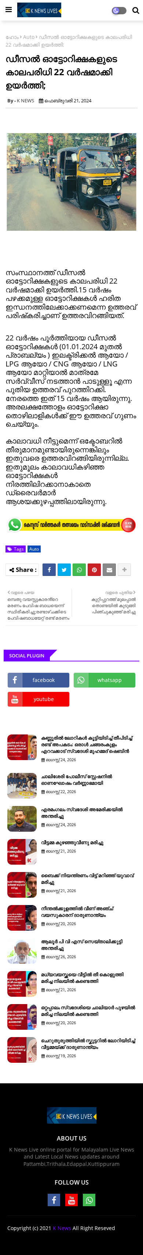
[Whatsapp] (79, 569)
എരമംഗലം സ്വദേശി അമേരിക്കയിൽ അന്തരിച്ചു (81, 812)
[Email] (109, 569)
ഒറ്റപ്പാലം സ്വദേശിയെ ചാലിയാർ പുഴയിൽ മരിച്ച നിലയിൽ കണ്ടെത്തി (88, 1010)
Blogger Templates (86, 1240)
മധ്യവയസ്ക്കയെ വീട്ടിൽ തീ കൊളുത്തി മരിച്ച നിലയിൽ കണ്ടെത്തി (82, 977)
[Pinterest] (94, 569)
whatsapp (110, 679)
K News (62, 1228)
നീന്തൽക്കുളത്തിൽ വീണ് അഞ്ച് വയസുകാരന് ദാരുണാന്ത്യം (77, 911)
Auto (28, 36)
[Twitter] (64, 569)
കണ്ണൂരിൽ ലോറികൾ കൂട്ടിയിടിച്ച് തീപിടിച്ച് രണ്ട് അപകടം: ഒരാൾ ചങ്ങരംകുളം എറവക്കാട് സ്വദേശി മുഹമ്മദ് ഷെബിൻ (86, 744)
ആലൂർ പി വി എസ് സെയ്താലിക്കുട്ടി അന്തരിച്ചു (81, 944)
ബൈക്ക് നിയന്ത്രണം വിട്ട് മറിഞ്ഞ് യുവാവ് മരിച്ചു (87, 878)
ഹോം (12, 36)
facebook (44, 679)
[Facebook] (49, 569)
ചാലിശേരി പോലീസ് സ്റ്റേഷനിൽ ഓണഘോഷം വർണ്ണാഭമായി (76, 779)
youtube (44, 699)
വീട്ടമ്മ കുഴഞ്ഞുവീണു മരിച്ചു (72, 842)
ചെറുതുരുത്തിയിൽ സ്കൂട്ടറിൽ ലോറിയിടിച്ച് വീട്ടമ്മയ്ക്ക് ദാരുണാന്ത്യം (88, 1043)
